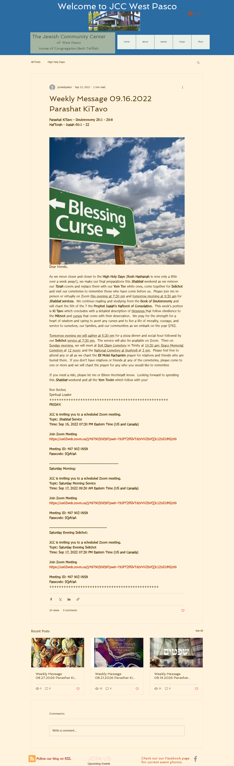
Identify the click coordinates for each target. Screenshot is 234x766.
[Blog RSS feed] (32, 759)
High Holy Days (56, 62)
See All (199, 631)
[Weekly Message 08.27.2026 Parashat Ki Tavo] (57, 652)
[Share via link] (78, 599)
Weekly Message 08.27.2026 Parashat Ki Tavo (55, 676)
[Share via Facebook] (51, 599)
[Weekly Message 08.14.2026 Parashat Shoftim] (176, 652)
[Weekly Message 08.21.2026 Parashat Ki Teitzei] (117, 652)
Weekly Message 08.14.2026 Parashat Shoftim (171, 676)
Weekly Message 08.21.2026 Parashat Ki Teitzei (114, 676)
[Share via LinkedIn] (69, 599)
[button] (198, 62)
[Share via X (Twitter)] (60, 599)
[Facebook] (195, 759)
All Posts (35, 62)
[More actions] (182, 87)
